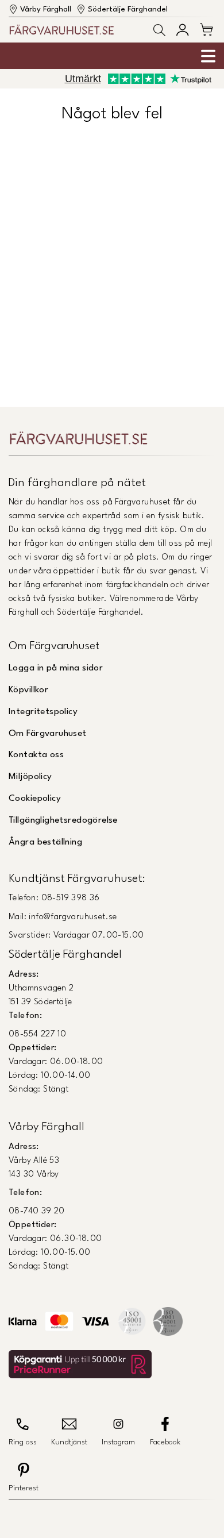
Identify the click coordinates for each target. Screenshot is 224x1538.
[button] (159, 30)
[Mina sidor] (182, 29)
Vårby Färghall (45, 9)
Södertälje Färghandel (128, 9)
